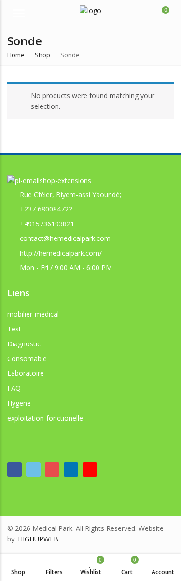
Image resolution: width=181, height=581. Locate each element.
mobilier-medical (33, 313)
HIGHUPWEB (38, 538)
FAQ (14, 388)
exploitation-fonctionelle (45, 418)
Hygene (19, 403)
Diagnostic (24, 343)
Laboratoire (25, 373)
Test (14, 328)
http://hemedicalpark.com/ (61, 253)
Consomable (27, 358)
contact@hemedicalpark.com (65, 238)
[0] (159, 14)
